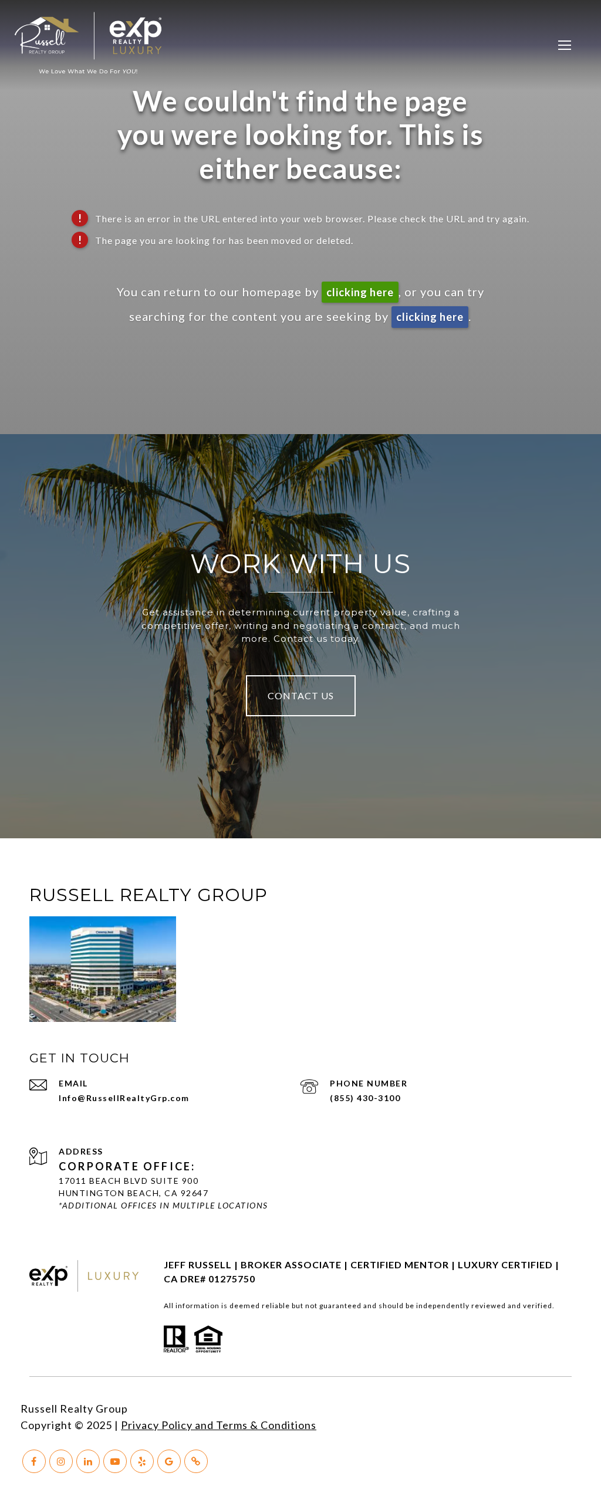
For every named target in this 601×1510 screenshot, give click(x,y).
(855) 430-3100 (365, 1098)
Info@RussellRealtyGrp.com (124, 1098)
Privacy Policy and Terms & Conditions (218, 1424)
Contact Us (301, 695)
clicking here (360, 292)
